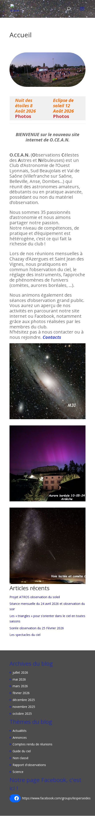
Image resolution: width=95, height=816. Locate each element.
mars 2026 (20, 686)
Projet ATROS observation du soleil (35, 597)
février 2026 (21, 693)
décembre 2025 (24, 700)
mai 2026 (19, 679)
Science (18, 772)
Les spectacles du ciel (25, 635)
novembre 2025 (24, 707)
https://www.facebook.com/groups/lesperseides (56, 798)
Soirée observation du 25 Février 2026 (37, 628)
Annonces (20, 737)
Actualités (20, 731)
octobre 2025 (22, 713)
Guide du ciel (22, 751)
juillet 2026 (20, 672)
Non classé (20, 758)
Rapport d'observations (29, 765)
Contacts (52, 337)
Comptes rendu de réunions (32, 744)
